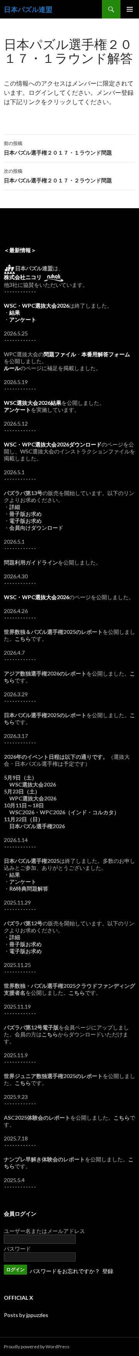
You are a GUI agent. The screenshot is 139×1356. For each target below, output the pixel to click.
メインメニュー (129, 9)
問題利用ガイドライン (31, 562)
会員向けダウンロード (36, 527)
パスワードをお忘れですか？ (65, 1271)
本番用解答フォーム (105, 354)
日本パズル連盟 (28, 9)
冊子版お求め (25, 513)
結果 (14, 874)
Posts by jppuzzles (26, 1315)
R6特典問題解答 (28, 888)
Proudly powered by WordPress (37, 1346)
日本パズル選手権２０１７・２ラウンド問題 (58, 176)
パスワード (17, 1248)
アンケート (22, 881)
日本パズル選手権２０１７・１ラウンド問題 (58, 148)
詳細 (14, 507)
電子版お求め (25, 520)
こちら (23, 638)
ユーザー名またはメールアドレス (44, 1231)
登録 (107, 1271)
